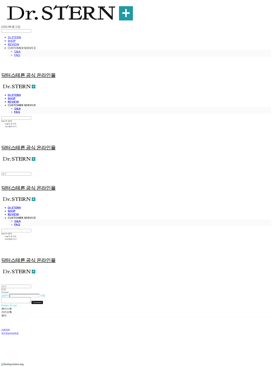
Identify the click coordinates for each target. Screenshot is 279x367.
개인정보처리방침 (10, 333)
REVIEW (13, 44)
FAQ (17, 55)
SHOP (12, 41)
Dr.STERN (14, 37)
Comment (37, 302)
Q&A (17, 51)
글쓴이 (5, 295)
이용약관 (5, 329)
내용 (42, 295)
